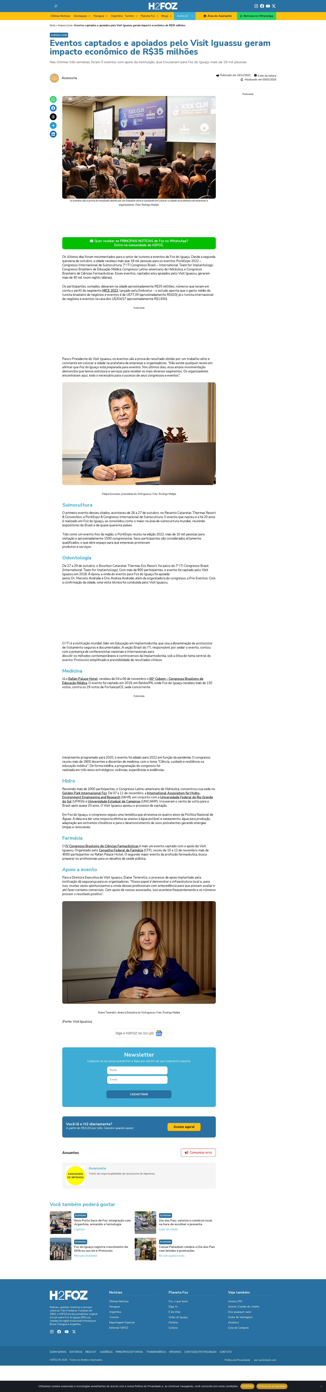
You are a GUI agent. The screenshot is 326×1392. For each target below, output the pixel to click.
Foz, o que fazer (178, 1304)
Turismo (129, 16)
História (173, 1325)
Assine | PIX (235, 1304)
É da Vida (174, 1315)
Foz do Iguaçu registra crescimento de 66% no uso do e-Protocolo (101, 1252)
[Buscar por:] (56, 6)
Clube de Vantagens (240, 1320)
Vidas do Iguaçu (178, 1320)
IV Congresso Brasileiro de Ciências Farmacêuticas (101, 849)
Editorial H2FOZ (118, 1330)
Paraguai (99, 16)
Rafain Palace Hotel (83, 681)
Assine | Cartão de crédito (243, 1309)
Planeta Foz (148, 16)
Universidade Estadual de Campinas (114, 804)
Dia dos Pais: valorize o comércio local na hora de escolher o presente (185, 1225)
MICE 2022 (110, 290)
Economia (80, 1218)
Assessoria (69, 78)
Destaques (80, 16)
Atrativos (233, 1325)
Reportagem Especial (122, 1325)
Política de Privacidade (237, 1362)
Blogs (164, 16)
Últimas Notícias (60, 16)
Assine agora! (184, 1129)
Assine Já (182, 16)
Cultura (173, 1330)
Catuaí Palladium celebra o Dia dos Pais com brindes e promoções (187, 1252)
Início (52, 25)
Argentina (117, 16)
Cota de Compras (238, 1330)
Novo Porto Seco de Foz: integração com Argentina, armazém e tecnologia (102, 1225)
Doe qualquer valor (239, 1315)
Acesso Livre (65, 25)
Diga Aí (173, 1309)
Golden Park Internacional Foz (84, 796)
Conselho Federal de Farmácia (121, 853)
